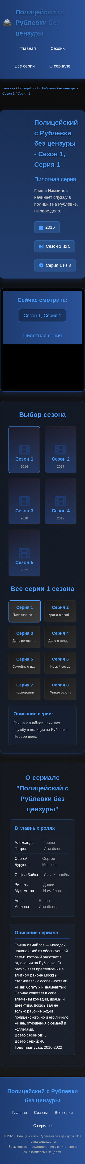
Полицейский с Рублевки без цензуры (47, 88)
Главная (27, 48)
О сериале (59, 66)
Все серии (25, 66)
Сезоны (58, 48)
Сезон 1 (8, 93)
